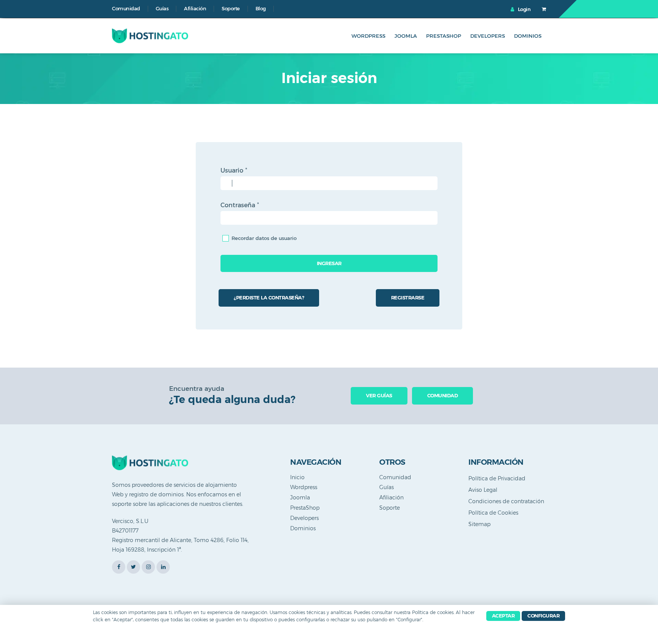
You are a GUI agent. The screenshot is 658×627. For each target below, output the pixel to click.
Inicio (297, 477)
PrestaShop (443, 36)
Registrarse (408, 297)
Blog (261, 8)
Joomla (405, 36)
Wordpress (368, 36)
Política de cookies (433, 612)
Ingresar (329, 263)
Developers (487, 36)
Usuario (233, 170)
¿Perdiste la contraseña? (269, 297)
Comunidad (126, 8)
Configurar (543, 616)
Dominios (527, 36)
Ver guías (379, 395)
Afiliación (195, 8)
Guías (162, 8)
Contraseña (239, 205)
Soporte (231, 8)
